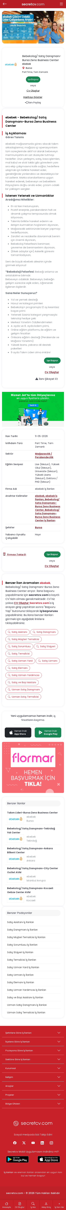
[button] (33, 90)
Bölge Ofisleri (12, 1103)
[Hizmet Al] (33, 409)
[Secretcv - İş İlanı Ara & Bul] (17, 1159)
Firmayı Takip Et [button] (16, 554)
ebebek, (40, 496)
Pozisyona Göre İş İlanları (19, 1050)
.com (33, 4)
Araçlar (9, 1086)
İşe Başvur (33, 79)
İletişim (9, 1077)
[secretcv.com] (33, 1124)
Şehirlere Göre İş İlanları (18, 1032)
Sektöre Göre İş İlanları (17, 1059)
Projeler (9, 1094)
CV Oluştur (21, 603)
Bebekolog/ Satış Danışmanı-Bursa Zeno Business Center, (47, 505)
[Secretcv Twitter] (24, 1143)
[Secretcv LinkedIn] (42, 1143)
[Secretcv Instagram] (51, 1143)
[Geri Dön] (5, 4)
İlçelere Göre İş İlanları (17, 1041)
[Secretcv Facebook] (14, 1143)
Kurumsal (10, 1068)
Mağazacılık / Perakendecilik (44, 455)
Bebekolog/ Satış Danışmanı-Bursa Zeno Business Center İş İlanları (47, 515)
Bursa (38, 527)
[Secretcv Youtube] (33, 1143)
